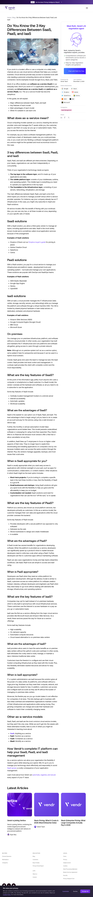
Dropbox (66, 92)
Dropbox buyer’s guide (37, 242)
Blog (13, 17)
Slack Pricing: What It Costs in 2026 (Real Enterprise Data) (46, 821)
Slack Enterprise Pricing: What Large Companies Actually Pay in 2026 (73, 822)
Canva (78, 95)
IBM (73, 99)
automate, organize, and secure (44, 775)
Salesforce (67, 95)
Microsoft (67, 102)
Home (9, 17)
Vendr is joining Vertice (16, 820)
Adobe (76, 92)
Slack (75, 88)
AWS (65, 99)
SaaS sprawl (11, 768)
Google (66, 88)
